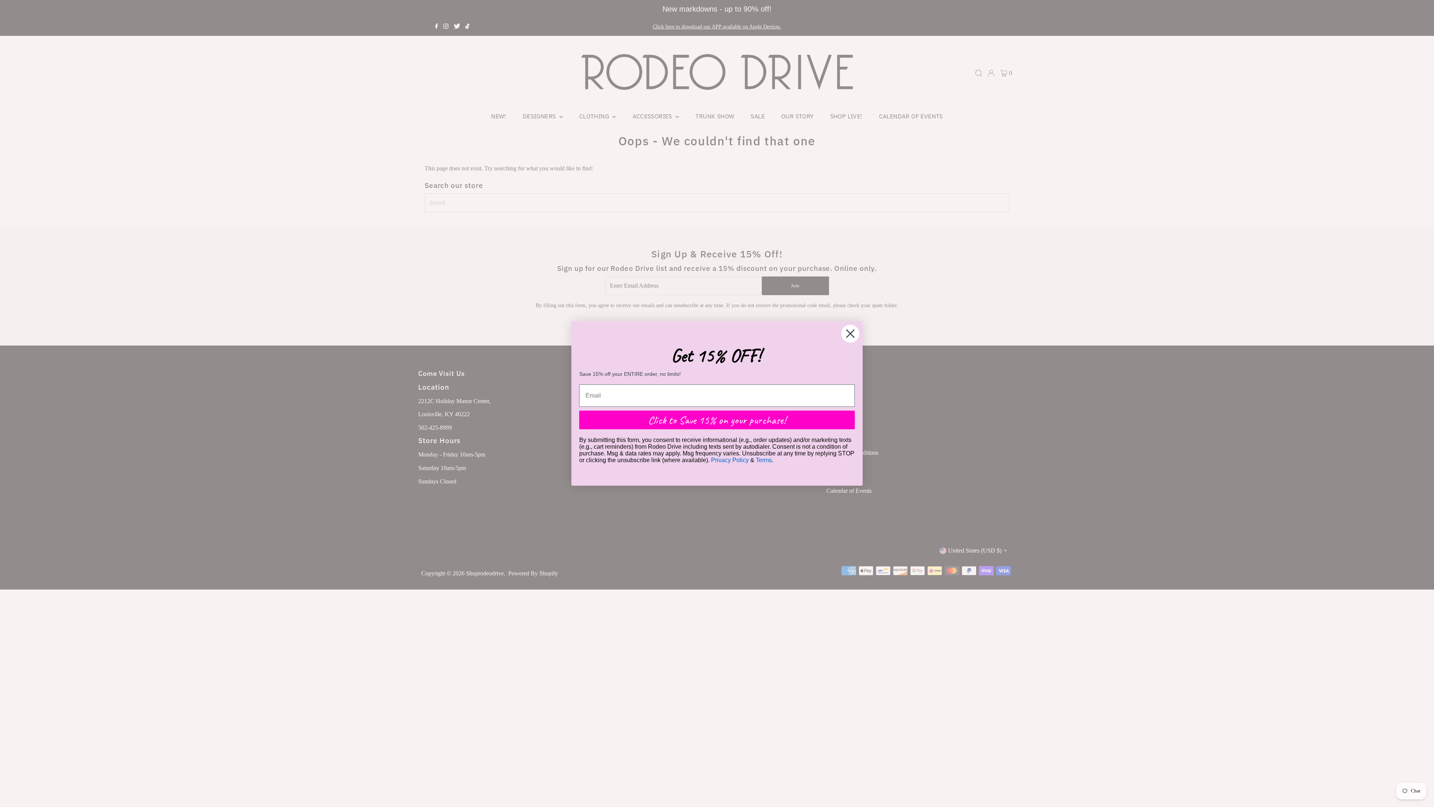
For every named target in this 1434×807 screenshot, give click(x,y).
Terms (764, 460)
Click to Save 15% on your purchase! (717, 420)
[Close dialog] (850, 333)
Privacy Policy (730, 460)
